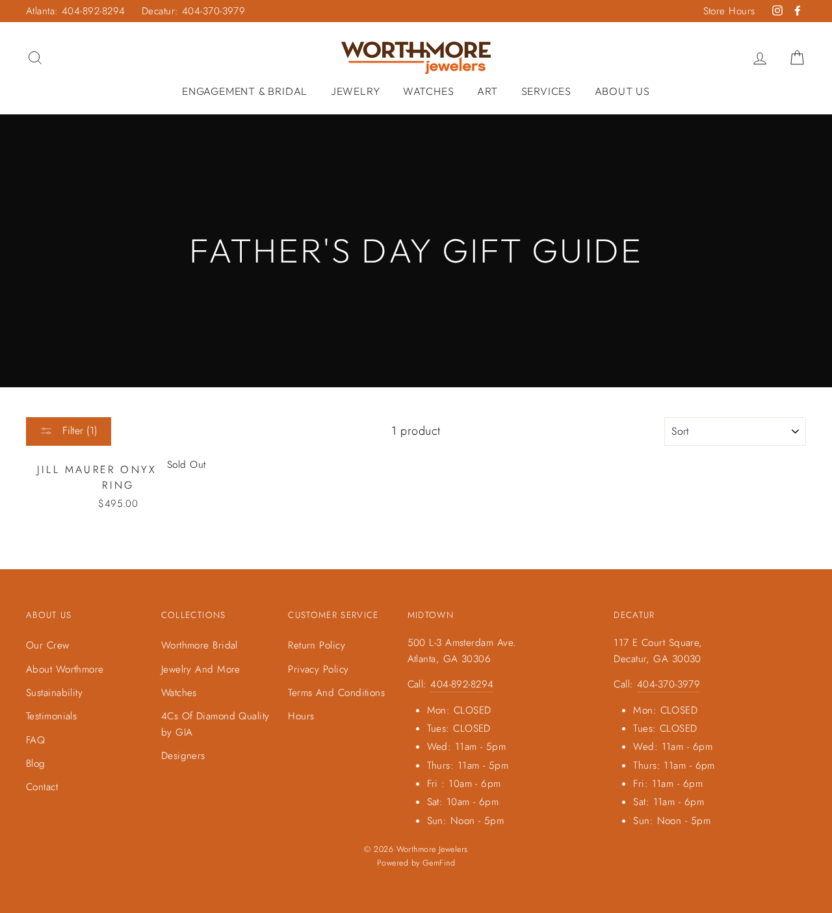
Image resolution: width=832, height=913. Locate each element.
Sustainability (54, 693)
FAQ (35, 740)
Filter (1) (78, 430)
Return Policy (316, 645)
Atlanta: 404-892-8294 (75, 11)
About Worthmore (65, 669)
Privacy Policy (318, 669)
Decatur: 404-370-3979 (193, 11)
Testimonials (51, 716)
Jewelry (355, 90)
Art (487, 90)
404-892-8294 (461, 684)
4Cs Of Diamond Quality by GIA (215, 724)
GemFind (438, 863)
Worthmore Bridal (199, 645)
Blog (36, 763)
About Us (622, 90)
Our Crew (48, 645)
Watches (428, 90)
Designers (183, 756)
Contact (42, 787)
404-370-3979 (668, 684)
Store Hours (729, 11)
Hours (301, 716)
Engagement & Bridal (244, 90)
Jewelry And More (200, 669)
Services (546, 90)
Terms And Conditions (336, 693)
